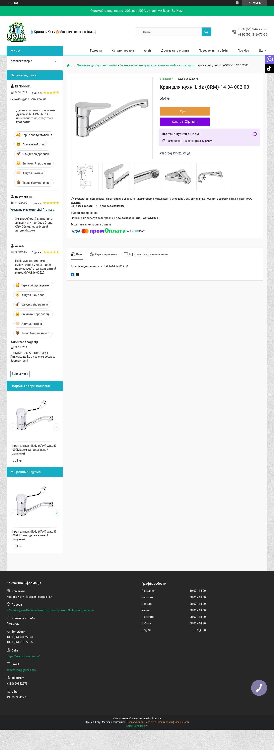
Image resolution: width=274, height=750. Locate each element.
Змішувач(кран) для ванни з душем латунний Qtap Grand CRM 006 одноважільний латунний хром (33, 224)
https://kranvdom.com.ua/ (23, 656)
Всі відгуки (19, 373)
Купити (185, 111)
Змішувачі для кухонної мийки (97, 65)
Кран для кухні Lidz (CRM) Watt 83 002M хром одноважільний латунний (34, 449)
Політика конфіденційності (173, 722)
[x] (77, 275)
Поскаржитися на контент (141, 722)
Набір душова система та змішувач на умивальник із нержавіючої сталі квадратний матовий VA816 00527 (35, 266)
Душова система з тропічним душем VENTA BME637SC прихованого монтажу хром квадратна (35, 116)
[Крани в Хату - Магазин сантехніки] (17, 32)
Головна (96, 50)
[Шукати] (206, 31)
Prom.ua (156, 718)
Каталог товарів (123, 50)
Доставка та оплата (175, 50)
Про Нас (243, 50)
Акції (147, 50)
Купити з (178, 121)
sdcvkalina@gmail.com (21, 670)
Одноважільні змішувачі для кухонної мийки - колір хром (157, 65)
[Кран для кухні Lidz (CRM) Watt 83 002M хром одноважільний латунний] (34, 415)
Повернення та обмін (213, 50)
